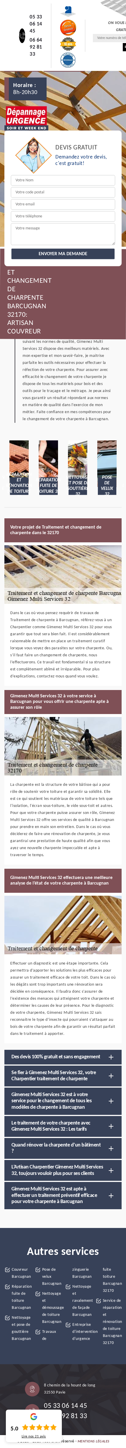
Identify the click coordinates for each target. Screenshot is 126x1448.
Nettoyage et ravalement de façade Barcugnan (81, 1301)
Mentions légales (94, 1441)
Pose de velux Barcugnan (51, 1277)
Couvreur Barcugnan (21, 1273)
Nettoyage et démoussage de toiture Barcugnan (51, 1308)
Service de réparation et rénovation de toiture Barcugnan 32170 (112, 1322)
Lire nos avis (34, 1436)
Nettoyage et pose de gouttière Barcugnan (21, 1328)
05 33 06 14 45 (36, 24)
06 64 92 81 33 (36, 47)
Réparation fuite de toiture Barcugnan (21, 1297)
